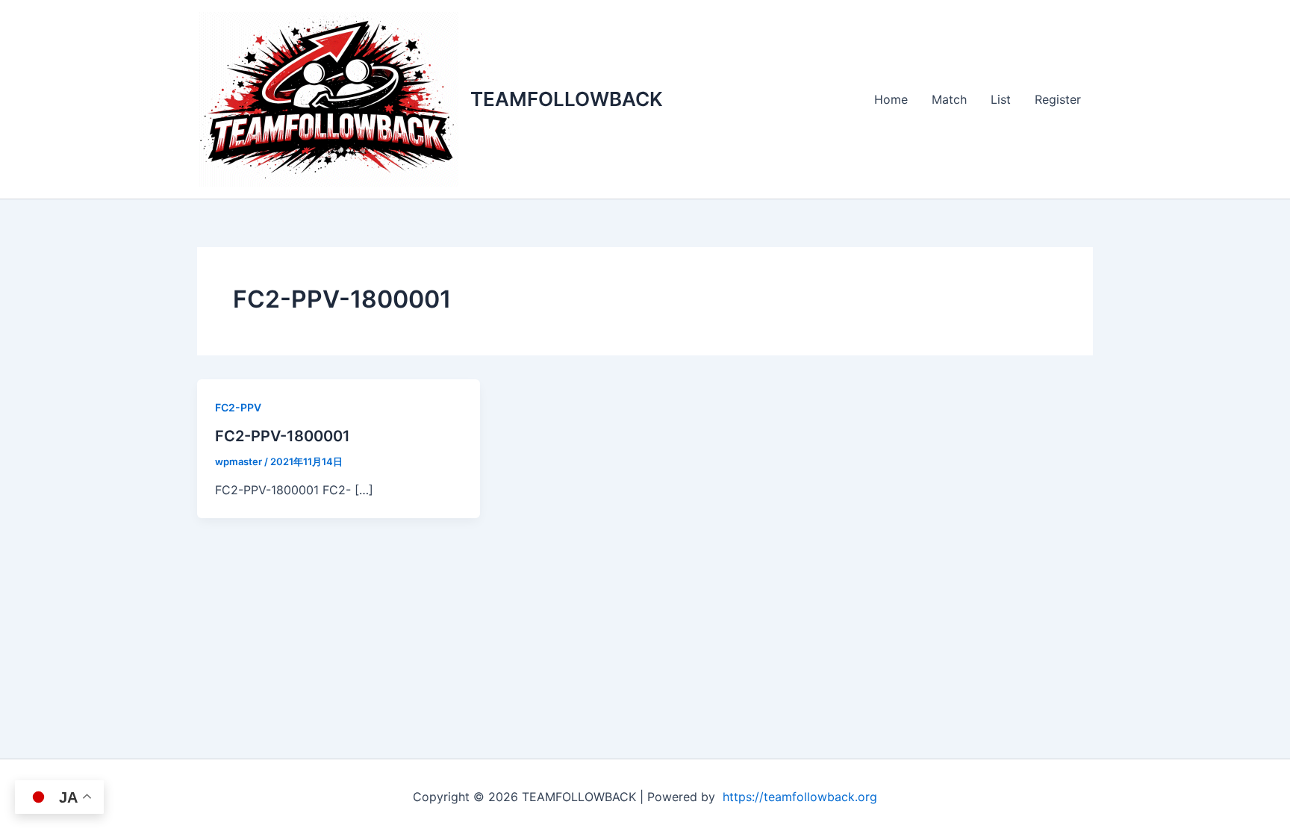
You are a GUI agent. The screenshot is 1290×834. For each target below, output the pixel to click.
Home (891, 99)
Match (949, 99)
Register (1058, 99)
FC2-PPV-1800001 (282, 436)
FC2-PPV (238, 407)
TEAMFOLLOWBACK (566, 99)
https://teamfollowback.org (800, 796)
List (1001, 99)
